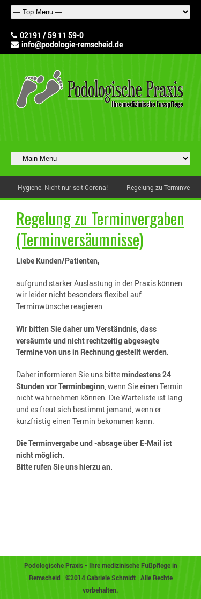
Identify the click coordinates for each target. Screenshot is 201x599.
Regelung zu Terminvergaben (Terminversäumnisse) (100, 228)
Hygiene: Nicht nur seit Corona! (63, 187)
